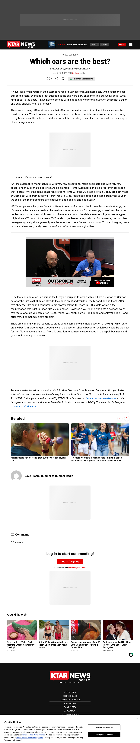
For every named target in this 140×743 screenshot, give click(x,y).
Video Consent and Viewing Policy (29, 738)
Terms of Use (27, 735)
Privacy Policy (39, 735)
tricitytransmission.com (24, 406)
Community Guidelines (77, 567)
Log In (122, 44)
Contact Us (70, 692)
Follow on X (70, 703)
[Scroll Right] (126, 418)
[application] (70, 262)
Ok (137, 718)
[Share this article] (56, 78)
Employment (70, 711)
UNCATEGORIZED (70, 55)
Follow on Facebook (70, 700)
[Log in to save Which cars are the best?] (63, 78)
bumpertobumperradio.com (101, 398)
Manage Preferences (104, 727)
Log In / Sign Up (70, 561)
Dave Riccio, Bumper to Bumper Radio (48, 476)
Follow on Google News (83, 79)
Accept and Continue (104, 734)
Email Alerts (70, 707)
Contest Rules (70, 696)
